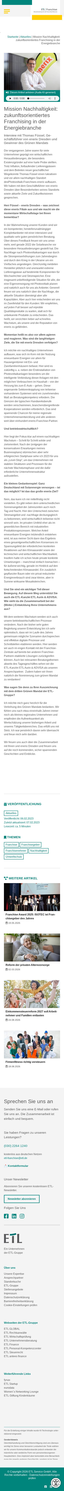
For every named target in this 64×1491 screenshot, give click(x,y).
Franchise (11, 844)
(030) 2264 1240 (15, 1146)
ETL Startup (11, 1383)
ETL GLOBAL (12, 1328)
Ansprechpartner (13, 1277)
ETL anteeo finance (15, 1356)
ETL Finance (11, 1344)
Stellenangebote (13, 1289)
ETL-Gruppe (11, 1285)
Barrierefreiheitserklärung (18, 1301)
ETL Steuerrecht (13, 1352)
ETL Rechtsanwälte (15, 1332)
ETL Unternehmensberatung (20, 1340)
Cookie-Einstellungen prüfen (20, 1305)
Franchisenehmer (16, 850)
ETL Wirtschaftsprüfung (17, 1336)
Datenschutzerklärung (17, 1297)
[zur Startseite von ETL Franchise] (45, 10)
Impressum (10, 1293)
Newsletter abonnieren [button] (22, 1199)
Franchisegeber (30, 844)
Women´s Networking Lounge (21, 1391)
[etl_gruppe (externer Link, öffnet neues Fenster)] (22, 1216)
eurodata (9, 1387)
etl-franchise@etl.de (15, 1158)
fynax (7, 1380)
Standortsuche (12, 1281)
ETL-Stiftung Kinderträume (19, 1395)
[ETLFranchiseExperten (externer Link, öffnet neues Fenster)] (6, 1216)
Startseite (12, 36)
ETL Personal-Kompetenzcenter (22, 1348)
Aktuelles (25, 36)
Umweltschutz (14, 856)
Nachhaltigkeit (38, 850)
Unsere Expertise (14, 1273)
